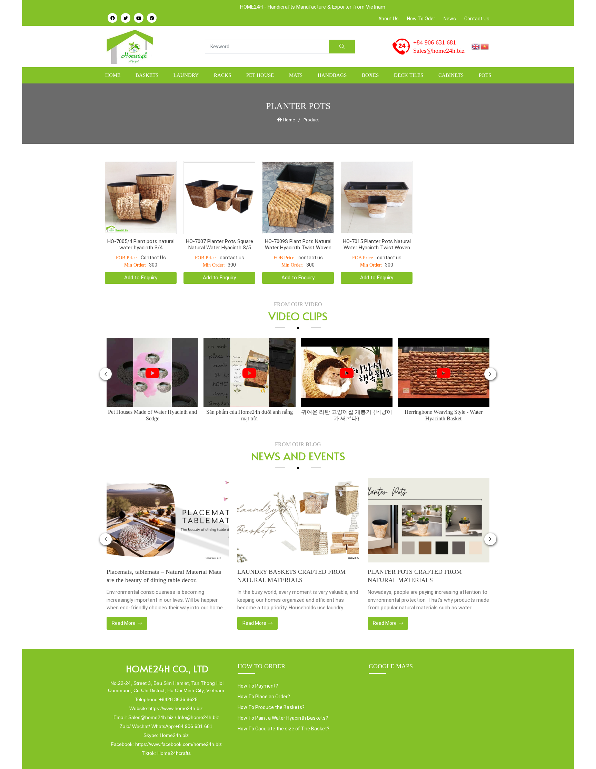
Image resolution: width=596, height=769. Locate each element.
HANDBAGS (332, 75)
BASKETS (147, 75)
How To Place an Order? (264, 679)
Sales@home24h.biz (439, 50)
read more (124, 606)
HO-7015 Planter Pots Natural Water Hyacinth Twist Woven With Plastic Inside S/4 (377, 227)
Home (112, 75)
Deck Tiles (408, 75)
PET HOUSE (260, 75)
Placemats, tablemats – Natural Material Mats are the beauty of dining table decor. (164, 558)
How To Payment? (258, 668)
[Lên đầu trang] (581, 752)
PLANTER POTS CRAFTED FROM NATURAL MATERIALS (415, 558)
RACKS (222, 75)
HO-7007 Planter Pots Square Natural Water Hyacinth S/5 (219, 227)
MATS (295, 75)
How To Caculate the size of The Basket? (283, 711)
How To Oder (421, 18)
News (450, 18)
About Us (388, 18)
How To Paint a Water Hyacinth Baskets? (283, 700)
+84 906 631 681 (434, 42)
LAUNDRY (186, 75)
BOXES (370, 75)
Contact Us (476, 18)
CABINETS (451, 75)
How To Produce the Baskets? (271, 690)
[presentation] (106, 357)
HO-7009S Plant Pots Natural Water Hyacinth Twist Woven (298, 227)
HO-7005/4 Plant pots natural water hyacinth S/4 (141, 227)
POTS (485, 75)
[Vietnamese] (484, 46)
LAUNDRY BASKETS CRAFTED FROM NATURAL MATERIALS (291, 558)
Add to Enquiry (140, 260)
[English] (475, 46)
